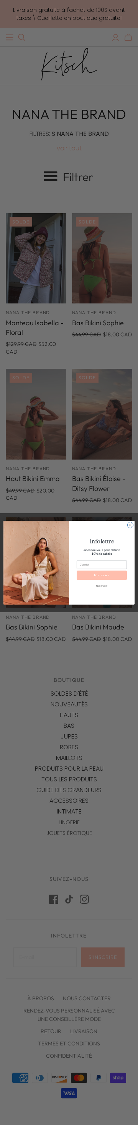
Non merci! (101, 585)
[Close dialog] (130, 525)
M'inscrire (101, 575)
